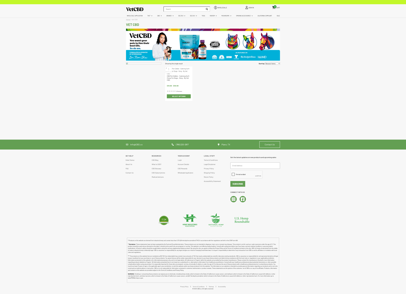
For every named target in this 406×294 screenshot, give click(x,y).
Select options (179, 96)
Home (128, 19)
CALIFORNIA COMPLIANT (265, 16)
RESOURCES (156, 156)
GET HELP (129, 156)
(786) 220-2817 (182, 144)
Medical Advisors (158, 177)
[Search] (207, 9)
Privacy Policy (209, 168)
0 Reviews (179, 91)
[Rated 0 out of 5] (171, 91)
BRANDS (169, 16)
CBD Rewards (182, 168)
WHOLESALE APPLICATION (135, 16)
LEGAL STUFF (209, 156)
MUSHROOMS (225, 16)
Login (180, 160)
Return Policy (208, 177)
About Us (129, 164)
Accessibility (222, 286)
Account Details (183, 164)
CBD (158, 16)
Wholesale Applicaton (185, 173)
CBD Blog (155, 160)
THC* (148, 16)
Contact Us (270, 144)
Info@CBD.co (136, 144)
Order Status (130, 160)
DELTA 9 (192, 16)
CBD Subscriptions (158, 173)
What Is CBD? (156, 164)
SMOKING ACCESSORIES (243, 16)
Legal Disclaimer (209, 164)
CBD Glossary (156, 168)
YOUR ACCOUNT (184, 156)
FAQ (127, 168)
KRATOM (212, 16)
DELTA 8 (180, 16)
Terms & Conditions (211, 160)
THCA (203, 16)
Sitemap (211, 286)
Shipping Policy (209, 173)
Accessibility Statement (212, 181)
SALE (278, 16)
